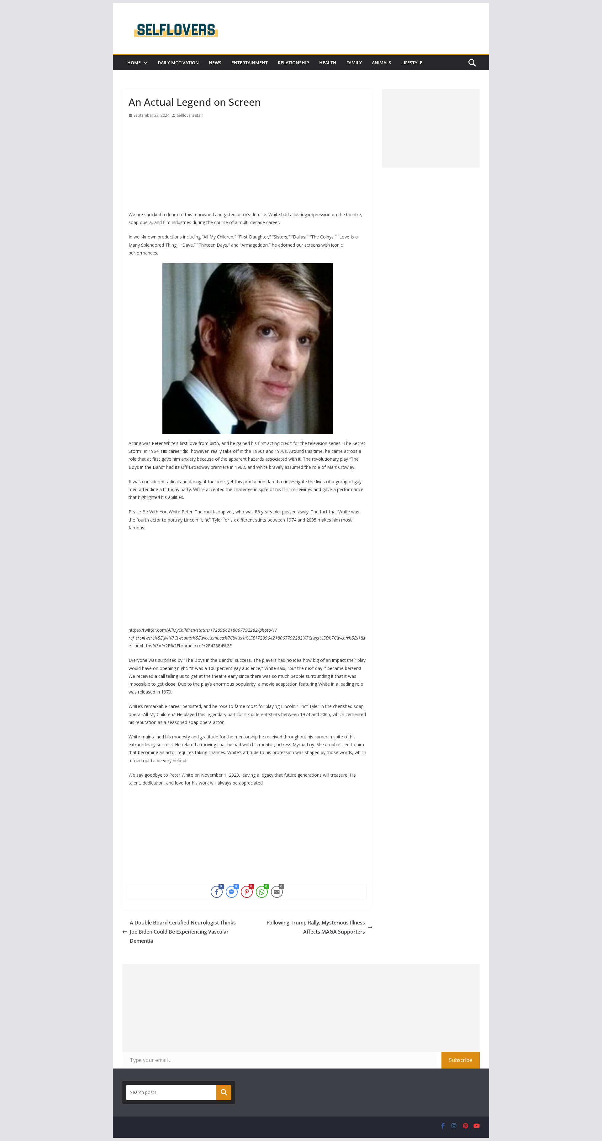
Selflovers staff (190, 115)
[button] (144, 62)
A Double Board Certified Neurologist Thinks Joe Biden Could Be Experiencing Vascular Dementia (183, 931)
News (215, 63)
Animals (381, 63)
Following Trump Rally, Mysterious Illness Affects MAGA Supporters (316, 927)
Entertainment (249, 63)
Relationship (293, 63)
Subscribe (460, 1060)
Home (134, 63)
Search (223, 1092)
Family (354, 63)
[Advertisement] (247, 167)
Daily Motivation (178, 63)
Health (327, 63)
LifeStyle (411, 63)
